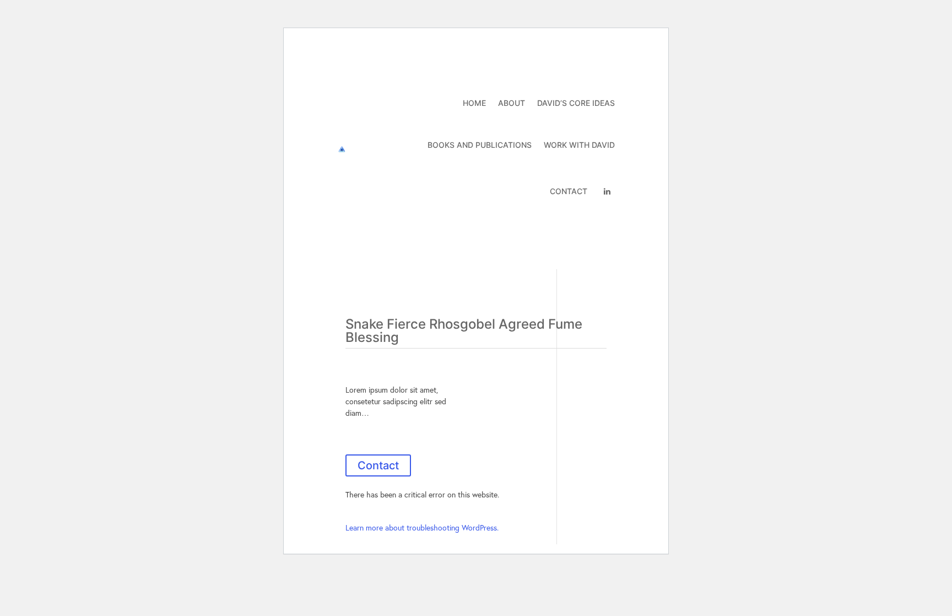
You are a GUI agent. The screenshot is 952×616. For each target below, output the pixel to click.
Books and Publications (480, 144)
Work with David (579, 144)
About (511, 103)
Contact (568, 191)
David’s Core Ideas (576, 103)
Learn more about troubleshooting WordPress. (422, 527)
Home (474, 103)
